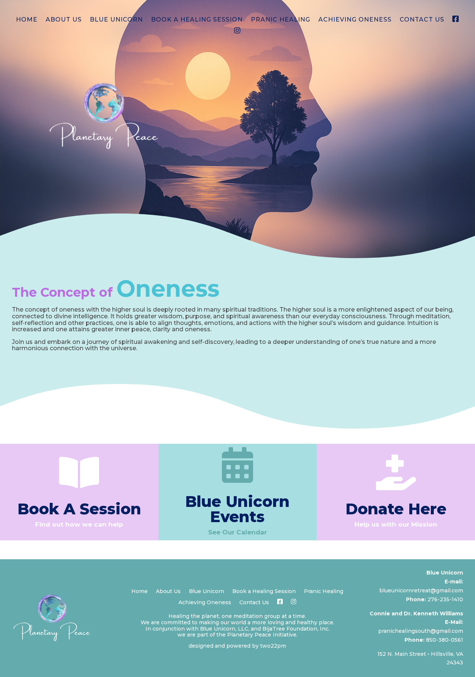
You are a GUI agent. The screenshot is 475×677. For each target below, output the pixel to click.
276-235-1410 (445, 599)
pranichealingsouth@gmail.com (420, 631)
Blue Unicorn (116, 20)
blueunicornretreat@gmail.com (421, 590)
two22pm (273, 645)
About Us (64, 20)
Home (26, 20)
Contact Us (422, 20)
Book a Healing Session (197, 20)
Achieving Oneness (355, 20)
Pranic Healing (280, 20)
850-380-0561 (444, 640)
